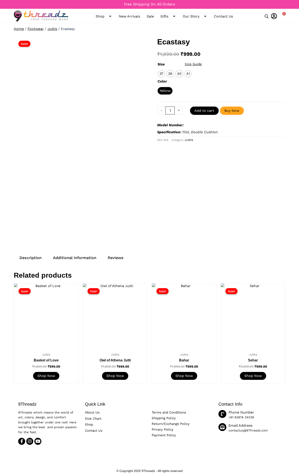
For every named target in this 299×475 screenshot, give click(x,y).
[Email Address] (222, 427)
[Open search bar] (266, 16)
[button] (99, 4)
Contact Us (223, 16)
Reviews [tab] (115, 257)
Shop (100, 16)
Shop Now (46, 376)
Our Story (191, 16)
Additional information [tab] (74, 257)
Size (161, 64)
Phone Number (241, 412)
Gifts (164, 16)
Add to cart (204, 111)
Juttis (52, 29)
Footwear (36, 29)
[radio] (161, 73)
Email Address (240, 425)
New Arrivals (129, 16)
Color (162, 81)
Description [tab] (30, 257)
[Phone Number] (222, 414)
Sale (150, 16)
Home (19, 29)
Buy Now (231, 111)
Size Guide (193, 64)
